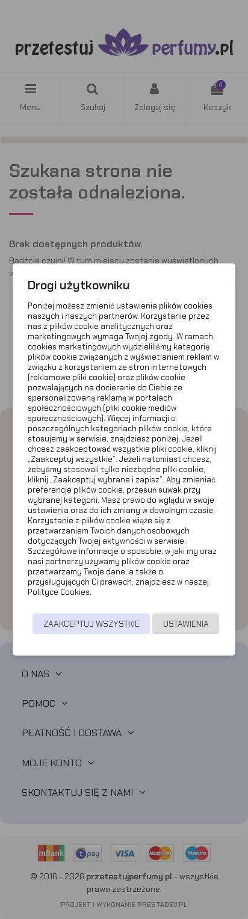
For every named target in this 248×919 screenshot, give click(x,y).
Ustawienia (186, 623)
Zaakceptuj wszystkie (91, 623)
